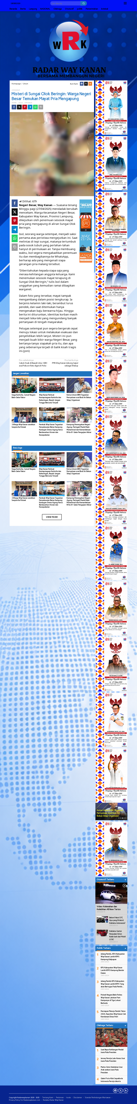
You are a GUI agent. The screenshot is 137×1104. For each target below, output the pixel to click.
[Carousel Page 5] (125, 818)
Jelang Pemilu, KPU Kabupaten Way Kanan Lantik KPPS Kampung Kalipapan (113, 956)
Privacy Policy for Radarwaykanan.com (24, 1100)
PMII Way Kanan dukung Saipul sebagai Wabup (65, 363)
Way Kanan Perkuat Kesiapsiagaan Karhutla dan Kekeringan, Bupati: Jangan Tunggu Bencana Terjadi (50, 472)
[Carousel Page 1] (118, 818)
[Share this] (14, 107)
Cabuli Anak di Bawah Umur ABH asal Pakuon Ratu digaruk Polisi (33, 363)
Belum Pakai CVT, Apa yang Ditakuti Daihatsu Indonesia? (117, 920)
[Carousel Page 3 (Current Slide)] (122, 818)
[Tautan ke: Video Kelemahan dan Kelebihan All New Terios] (111, 893)
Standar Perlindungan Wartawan (98, 1097)
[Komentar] (40, 107)
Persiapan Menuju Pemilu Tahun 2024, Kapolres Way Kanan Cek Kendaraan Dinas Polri (113, 1014)
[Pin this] (24, 107)
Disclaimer (78, 1097)
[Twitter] (86, 84)
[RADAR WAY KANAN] (68, 45)
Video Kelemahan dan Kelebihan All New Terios (109, 908)
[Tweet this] (19, 107)
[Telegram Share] (30, 107)
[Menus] (125, 3)
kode (68, 1097)
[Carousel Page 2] (120, 818)
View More (52, 517)
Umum (20, 103)
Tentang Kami (47, 1097)
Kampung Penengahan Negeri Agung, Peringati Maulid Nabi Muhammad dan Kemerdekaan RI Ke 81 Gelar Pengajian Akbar (79, 501)
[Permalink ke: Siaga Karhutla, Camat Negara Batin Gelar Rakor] (24, 385)
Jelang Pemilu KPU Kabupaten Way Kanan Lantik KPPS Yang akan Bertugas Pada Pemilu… (112, 984)
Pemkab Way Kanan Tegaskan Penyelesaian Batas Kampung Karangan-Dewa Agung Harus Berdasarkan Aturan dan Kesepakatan (51, 430)
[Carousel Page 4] (124, 818)
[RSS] (90, 84)
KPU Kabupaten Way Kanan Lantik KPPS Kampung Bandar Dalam (112, 970)
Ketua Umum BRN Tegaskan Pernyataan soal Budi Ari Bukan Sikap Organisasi (79, 397)
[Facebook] (81, 84)
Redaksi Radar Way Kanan (53, 1100)
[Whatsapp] (35, 107)
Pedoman (60, 1097)
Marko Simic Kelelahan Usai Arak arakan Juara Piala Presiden (111, 1070)
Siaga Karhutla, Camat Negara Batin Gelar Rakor (23, 470)
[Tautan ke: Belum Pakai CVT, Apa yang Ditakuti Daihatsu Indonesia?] (102, 919)
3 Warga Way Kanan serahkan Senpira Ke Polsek (23, 499)
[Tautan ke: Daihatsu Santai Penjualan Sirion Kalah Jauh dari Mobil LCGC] (102, 933)
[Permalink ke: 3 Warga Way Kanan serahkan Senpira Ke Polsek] (24, 415)
